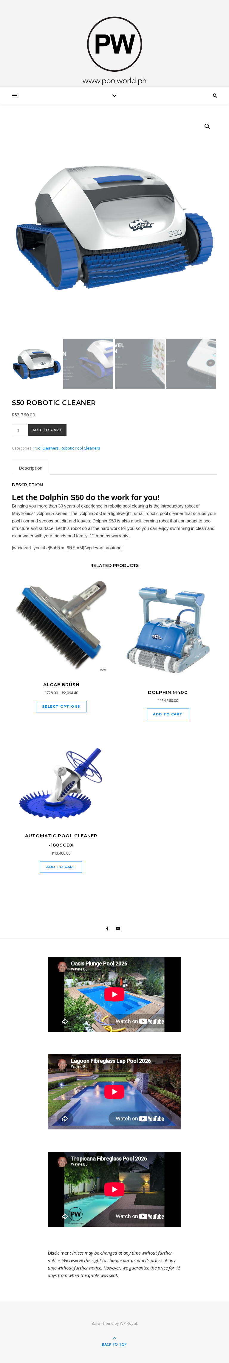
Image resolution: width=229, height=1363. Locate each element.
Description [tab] (30, 468)
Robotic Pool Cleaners (80, 448)
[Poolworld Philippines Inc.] (114, 45)
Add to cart (48, 430)
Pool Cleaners (46, 448)
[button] (207, 126)
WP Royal (128, 1323)
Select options (61, 706)
